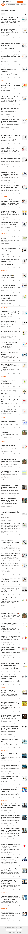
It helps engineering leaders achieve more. (9, 449)
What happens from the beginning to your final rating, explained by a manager (9, 33)
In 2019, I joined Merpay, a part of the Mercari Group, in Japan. (10, 850)
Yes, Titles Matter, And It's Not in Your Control (10, 332)
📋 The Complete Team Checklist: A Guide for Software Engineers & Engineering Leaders (10, 805)
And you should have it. (6, 346)
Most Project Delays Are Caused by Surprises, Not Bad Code (10, 186)
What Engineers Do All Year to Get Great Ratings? (10, 44)
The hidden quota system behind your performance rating (10, 89)
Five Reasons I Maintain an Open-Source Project (10, 578)
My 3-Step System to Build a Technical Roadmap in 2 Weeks (10, 322)
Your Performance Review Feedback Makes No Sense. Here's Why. (9, 69)
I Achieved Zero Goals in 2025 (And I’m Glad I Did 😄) (9, 274)
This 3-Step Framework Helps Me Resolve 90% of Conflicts (10, 284)
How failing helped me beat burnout (9, 277)
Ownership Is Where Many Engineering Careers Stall (8, 212)
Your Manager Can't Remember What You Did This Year (10, 147)
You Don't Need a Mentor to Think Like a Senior (10, 159)
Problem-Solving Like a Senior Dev (9, 740)
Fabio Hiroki (16, 493)
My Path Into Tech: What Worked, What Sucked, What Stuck (10, 554)
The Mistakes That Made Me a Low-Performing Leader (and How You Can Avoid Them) (10, 704)
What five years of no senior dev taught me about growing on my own (10, 162)
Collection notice (21, 927)
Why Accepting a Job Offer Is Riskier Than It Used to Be (9, 223)
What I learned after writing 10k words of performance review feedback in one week (10, 151)
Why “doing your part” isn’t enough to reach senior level (10, 215)
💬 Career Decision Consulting (12, 4)
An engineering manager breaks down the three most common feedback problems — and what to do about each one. (10, 73)
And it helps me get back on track (9, 411)
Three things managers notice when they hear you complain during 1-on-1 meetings (10, 101)
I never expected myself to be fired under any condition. (10, 708)
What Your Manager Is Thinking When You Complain (10, 97)
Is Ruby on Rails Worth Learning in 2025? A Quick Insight (10, 858)
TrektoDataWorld (9, 573)
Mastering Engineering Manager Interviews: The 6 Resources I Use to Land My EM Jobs (10, 830)
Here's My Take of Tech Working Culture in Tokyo (10, 472)
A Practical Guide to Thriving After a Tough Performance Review (9, 491)
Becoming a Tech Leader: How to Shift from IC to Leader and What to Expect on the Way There (10, 525)
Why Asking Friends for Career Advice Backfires (10, 260)
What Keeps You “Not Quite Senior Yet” (9, 380)
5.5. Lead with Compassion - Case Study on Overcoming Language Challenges (9, 500)
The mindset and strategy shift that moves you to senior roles (9, 301)
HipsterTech (17, 592)
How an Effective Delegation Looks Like (9, 598)
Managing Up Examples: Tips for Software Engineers (10, 869)
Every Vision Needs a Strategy (8, 314)
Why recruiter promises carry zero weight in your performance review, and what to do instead (10, 112)
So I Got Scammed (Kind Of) (9, 390)
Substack (8, 932)
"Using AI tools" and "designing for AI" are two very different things (10, 139)
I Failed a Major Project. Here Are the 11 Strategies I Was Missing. (10, 312)
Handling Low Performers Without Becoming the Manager (10, 200)
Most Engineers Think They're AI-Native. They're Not (10, 136)
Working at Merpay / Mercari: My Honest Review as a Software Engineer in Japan (10, 846)
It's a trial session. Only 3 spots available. (10, 464)
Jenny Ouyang (17, 558)
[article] (14, 22)
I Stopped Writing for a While (9, 410)
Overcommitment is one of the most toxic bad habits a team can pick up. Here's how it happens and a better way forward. (10, 423)
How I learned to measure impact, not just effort (10, 125)
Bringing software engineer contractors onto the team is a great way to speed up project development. (10, 821)
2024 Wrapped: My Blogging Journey (9, 691)
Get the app (19, 930)
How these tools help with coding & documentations (9, 569)
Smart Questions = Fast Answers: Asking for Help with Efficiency (10, 716)
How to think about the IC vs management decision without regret (9, 252)
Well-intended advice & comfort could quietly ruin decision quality (10, 263)
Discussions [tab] (11, 14)
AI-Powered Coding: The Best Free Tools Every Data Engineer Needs (10, 565)
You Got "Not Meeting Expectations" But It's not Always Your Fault (10, 85)
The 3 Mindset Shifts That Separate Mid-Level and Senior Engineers (10, 365)
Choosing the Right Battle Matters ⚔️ (8, 446)
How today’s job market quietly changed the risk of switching (10, 226)
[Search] (25, 14)
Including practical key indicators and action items (10, 769)
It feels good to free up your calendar (9, 403)
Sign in (25, 1)
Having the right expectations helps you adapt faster (10, 529)
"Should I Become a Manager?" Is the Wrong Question (10, 249)
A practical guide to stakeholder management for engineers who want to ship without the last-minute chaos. (10, 189)
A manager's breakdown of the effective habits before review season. (10, 47)
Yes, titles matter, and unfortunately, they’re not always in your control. (9, 335)
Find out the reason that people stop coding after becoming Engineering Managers (9, 667)
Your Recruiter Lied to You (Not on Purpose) (10, 109)
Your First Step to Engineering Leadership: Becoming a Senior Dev (10, 512)
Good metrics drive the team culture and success (10, 758)
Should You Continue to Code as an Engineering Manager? (10, 664)
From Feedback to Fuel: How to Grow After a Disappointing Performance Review (9, 487)
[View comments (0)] (8, 26)
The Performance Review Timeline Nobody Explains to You (10, 30)
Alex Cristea (17, 583)
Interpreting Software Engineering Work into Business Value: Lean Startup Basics (10, 542)
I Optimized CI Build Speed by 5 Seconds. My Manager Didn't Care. (10, 121)
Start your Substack (11, 930)
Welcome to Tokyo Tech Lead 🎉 (10, 613)
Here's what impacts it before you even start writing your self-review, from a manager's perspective (10, 60)
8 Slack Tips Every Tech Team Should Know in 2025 (9, 777)
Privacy (13, 927)
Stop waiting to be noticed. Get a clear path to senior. (10, 241)
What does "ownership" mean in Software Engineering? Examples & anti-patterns (10, 732)
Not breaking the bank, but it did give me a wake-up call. (10, 392)
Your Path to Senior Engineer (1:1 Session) (10, 237)
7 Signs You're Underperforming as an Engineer (10, 766)
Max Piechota (17, 548)
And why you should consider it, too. (9, 581)
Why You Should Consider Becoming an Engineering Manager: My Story (8, 676)
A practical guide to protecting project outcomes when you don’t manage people (10, 204)
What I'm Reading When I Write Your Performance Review (10, 18)
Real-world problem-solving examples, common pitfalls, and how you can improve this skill (10, 743)
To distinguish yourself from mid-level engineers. (10, 369)
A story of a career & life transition (9, 557)
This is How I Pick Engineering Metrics (9, 754)
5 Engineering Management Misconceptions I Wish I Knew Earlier (9, 625)
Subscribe (20, 1)
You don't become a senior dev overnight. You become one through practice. (9, 356)
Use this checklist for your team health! (10, 809)
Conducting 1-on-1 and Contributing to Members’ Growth (10, 912)
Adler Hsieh (6, 24)
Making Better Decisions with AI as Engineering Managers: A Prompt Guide (10, 789)
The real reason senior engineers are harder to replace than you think (9, 178)
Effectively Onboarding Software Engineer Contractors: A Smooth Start (10, 817)
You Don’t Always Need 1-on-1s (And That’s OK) (10, 431)
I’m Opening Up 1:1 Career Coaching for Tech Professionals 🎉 (10, 461)
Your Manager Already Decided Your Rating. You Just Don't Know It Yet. (10, 56)
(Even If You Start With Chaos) (8, 324)
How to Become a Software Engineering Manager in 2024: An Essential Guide (10, 882)
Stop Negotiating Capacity (8, 421)
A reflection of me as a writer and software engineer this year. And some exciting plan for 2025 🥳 (10, 695)
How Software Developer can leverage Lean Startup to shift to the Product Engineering (10, 546)
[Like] (2, 825)
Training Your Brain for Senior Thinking (9, 353)
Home (3, 4)
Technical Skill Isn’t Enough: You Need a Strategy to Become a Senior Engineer (10, 297)
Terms (16, 927)
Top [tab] (7, 14)
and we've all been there (6, 383)
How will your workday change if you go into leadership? (10, 590)
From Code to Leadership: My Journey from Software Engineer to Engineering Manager (10, 897)
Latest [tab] (3, 14)
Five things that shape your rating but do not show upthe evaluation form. (10, 22)
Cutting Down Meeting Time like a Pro (10, 400)
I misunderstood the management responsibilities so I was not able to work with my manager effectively (10, 629)
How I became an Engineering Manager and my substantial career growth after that (10, 680)
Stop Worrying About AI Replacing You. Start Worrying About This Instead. (9, 174)
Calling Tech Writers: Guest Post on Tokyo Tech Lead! (10, 637)
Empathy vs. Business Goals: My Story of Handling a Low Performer (10, 649)
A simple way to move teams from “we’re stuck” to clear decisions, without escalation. (10, 288)
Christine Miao (17, 425)
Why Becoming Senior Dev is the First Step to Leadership (10, 516)
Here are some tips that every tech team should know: (10, 780)
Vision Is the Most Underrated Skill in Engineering (9, 343)
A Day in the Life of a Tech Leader (10, 588)
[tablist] (8, 14)
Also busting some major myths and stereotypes (9, 475)
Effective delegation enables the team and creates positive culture (10, 602)
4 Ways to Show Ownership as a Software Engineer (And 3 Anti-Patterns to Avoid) (10, 728)
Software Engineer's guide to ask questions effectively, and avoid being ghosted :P (10, 719)
